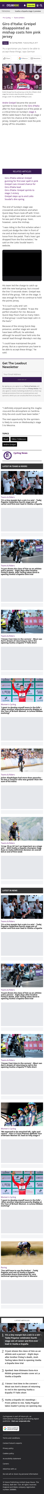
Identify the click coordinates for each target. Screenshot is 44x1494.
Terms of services (30, 386)
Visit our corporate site (20, 1421)
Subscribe (31, 5)
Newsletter (37, 58)
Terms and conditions (11, 1438)
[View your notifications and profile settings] (25, 5)
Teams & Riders (19, 18)
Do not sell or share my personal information (20, 1474)
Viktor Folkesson (19, 439)
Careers (6, 1464)
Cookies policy (8, 1453)
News (5, 43)
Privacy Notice (33, 388)
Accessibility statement (12, 1458)
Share (8, 58)
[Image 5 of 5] (36, 76)
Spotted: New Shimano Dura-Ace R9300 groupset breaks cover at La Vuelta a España (22, 1373)
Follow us (25, 58)
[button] (41, 5)
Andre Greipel (9, 102)
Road (6, 439)
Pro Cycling (7, 18)
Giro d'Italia (33, 105)
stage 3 (32, 111)
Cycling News (17, 43)
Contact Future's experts (12, 1443)
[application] (22, 264)
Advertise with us (9, 1469)
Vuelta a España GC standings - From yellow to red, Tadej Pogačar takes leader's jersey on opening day (23, 1403)
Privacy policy (8, 1448)
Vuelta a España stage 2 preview (28, 11)
